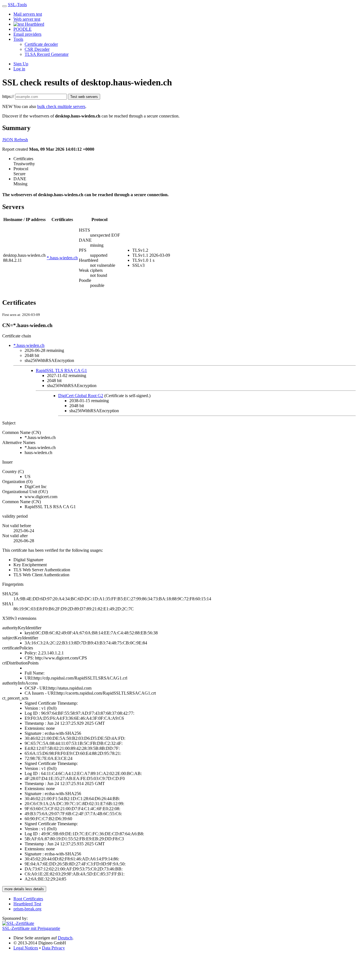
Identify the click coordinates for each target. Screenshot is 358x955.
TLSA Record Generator (47, 54)
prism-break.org (27, 908)
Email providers (27, 34)
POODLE (22, 29)
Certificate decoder (41, 44)
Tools (18, 39)
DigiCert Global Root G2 (80, 395)
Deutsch (65, 937)
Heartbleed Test (27, 903)
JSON (8, 139)
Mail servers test (27, 14)
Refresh (21, 139)
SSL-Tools (17, 4)
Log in (19, 68)
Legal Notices (25, 948)
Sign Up (20, 63)
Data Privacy (53, 948)
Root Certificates (28, 898)
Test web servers (84, 97)
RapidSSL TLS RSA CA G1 (61, 370)
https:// (8, 96)
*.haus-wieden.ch (62, 257)
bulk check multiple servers (61, 106)
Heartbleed (34, 24)
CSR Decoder (37, 49)
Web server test (26, 19)
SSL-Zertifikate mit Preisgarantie (31, 928)
